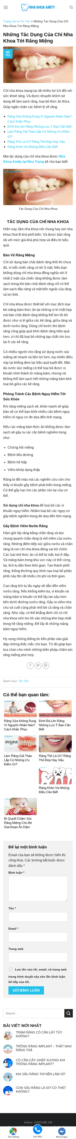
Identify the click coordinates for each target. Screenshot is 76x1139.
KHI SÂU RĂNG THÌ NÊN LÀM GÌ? (40, 1074)
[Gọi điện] (38, 1129)
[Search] (71, 7)
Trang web (15, 949)
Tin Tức (25, 21)
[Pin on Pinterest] (45, 665)
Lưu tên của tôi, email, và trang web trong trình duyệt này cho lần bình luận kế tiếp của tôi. (37, 976)
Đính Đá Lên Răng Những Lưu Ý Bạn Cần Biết (39, 126)
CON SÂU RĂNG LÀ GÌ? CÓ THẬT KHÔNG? (41, 1089)
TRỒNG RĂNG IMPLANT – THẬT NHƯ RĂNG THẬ (44, 1048)
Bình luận (16, 872)
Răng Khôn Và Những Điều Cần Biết (32, 146)
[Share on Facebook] (30, 665)
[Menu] (5, 7)
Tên (12, 908)
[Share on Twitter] (38, 665)
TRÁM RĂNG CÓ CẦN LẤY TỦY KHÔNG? (39, 1034)
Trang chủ (10, 21)
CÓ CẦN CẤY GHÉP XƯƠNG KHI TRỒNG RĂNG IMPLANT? (40, 1062)
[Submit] (68, 1013)
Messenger (62, 1137)
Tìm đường (13, 1137)
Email (13, 928)
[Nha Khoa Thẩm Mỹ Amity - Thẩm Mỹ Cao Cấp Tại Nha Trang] (38, 7)
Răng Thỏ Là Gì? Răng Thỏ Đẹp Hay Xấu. (36, 141)
